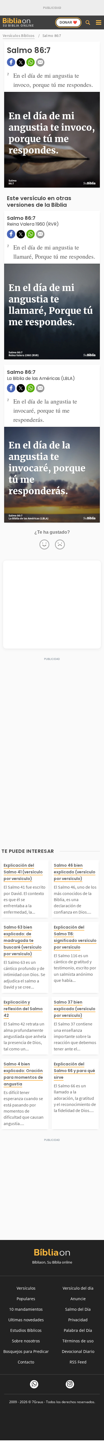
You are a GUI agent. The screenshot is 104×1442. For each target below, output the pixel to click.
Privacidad (78, 1319)
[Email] (40, 62)
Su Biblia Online (18, 25)
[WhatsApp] (34, 1384)
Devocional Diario (78, 1351)
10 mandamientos (26, 1309)
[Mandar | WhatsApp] (30, 62)
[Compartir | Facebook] (11, 62)
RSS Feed (78, 1362)
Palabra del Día (78, 1330)
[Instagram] (70, 1384)
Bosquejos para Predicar (26, 1351)
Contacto (26, 1362)
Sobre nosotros (26, 1340)
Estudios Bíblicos (26, 1330)
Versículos (26, 1288)
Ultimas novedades (26, 1319)
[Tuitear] (21, 62)
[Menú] (98, 22)
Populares (26, 1298)
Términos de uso (77, 1340)
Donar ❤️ (68, 22)
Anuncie (78, 1298)
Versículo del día (78, 1288)
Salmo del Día (78, 1309)
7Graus (37, 1402)
